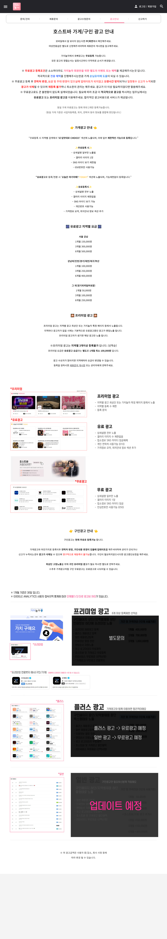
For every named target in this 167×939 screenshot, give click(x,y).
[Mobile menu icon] (5, 6)
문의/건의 (25, 19)
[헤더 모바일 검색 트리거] (161, 6)
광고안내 (114, 19)
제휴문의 (53, 19)
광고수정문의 (84, 19)
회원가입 (152, 6)
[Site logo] (17, 6)
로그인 (142, 6)
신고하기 (142, 19)
